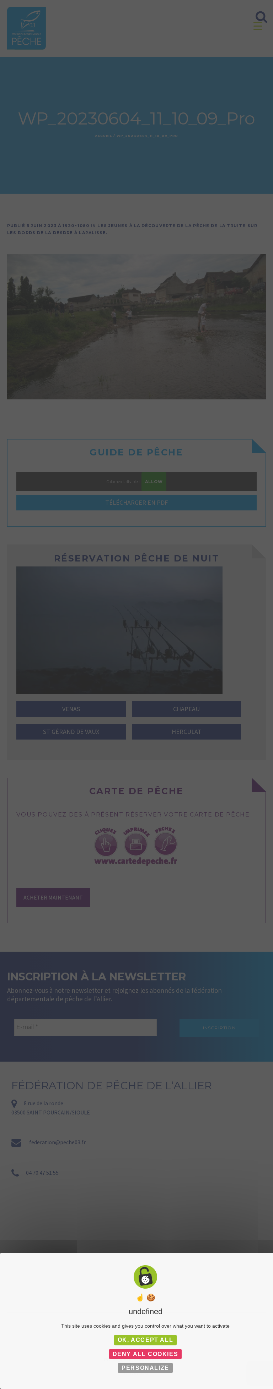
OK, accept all (145, 1340)
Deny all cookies (145, 1354)
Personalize (145, 1368)
